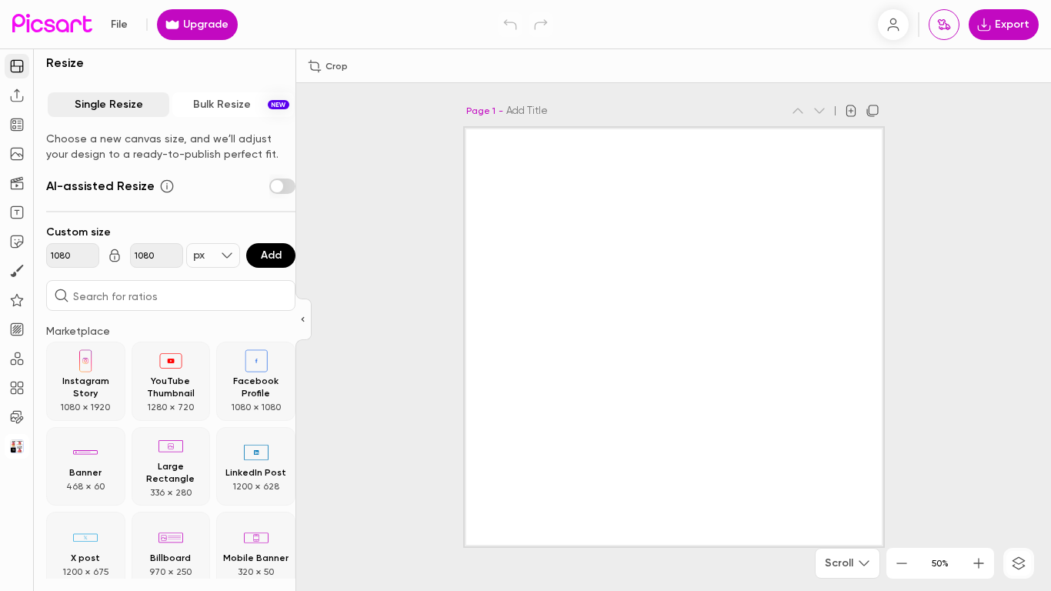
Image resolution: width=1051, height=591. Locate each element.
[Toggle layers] (1018, 563)
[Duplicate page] (872, 111)
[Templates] (17, 124)
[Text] (17, 212)
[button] (525, 295)
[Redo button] (541, 24)
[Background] (17, 329)
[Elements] (17, 300)
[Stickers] (17, 241)
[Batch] (17, 417)
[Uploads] (17, 95)
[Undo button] (510, 24)
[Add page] (851, 111)
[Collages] (17, 388)
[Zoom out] (901, 563)
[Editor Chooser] (303, 320)
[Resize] (17, 66)
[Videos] (17, 183)
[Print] (944, 24)
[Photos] (17, 154)
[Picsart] (52, 24)
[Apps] (17, 358)
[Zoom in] (978, 563)
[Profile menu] (893, 24)
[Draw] (17, 271)
